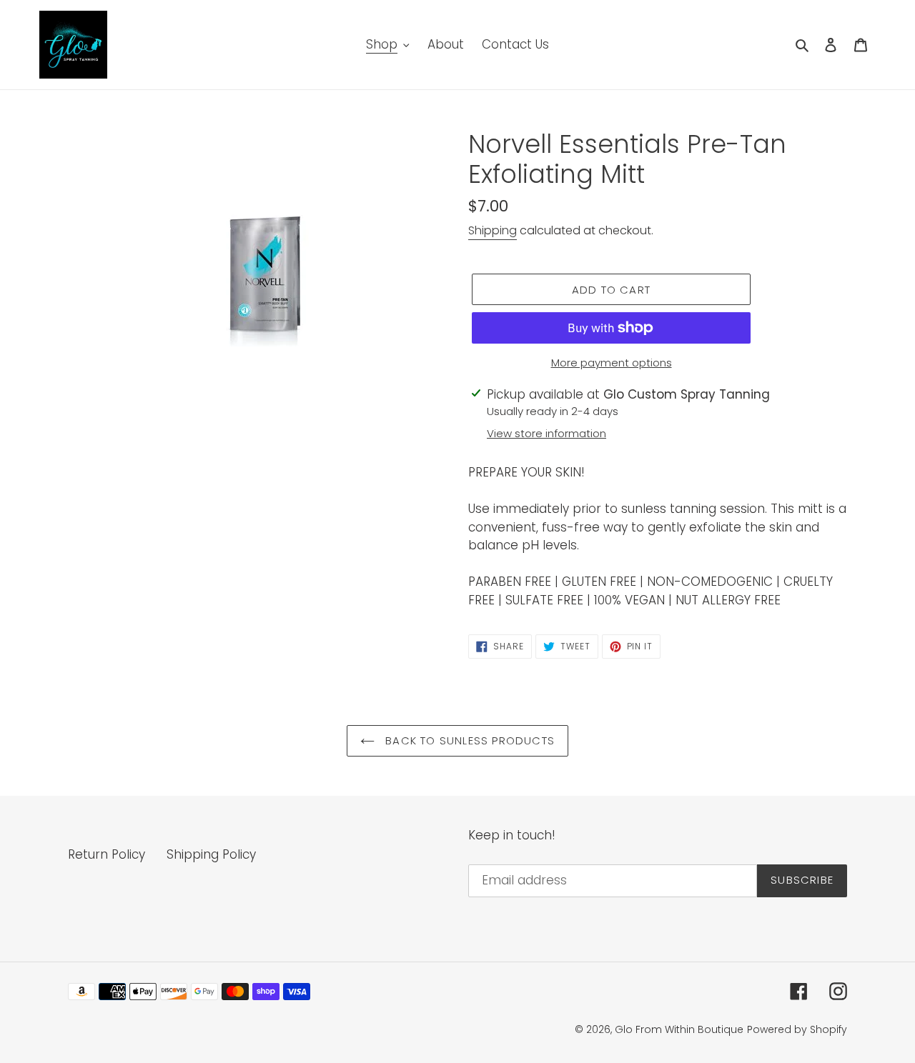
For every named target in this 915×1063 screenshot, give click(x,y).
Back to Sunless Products (468, 740)
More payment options (611, 362)
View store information (546, 433)
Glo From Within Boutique (679, 1029)
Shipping (492, 230)
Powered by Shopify (797, 1029)
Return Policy (106, 854)
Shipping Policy (211, 854)
